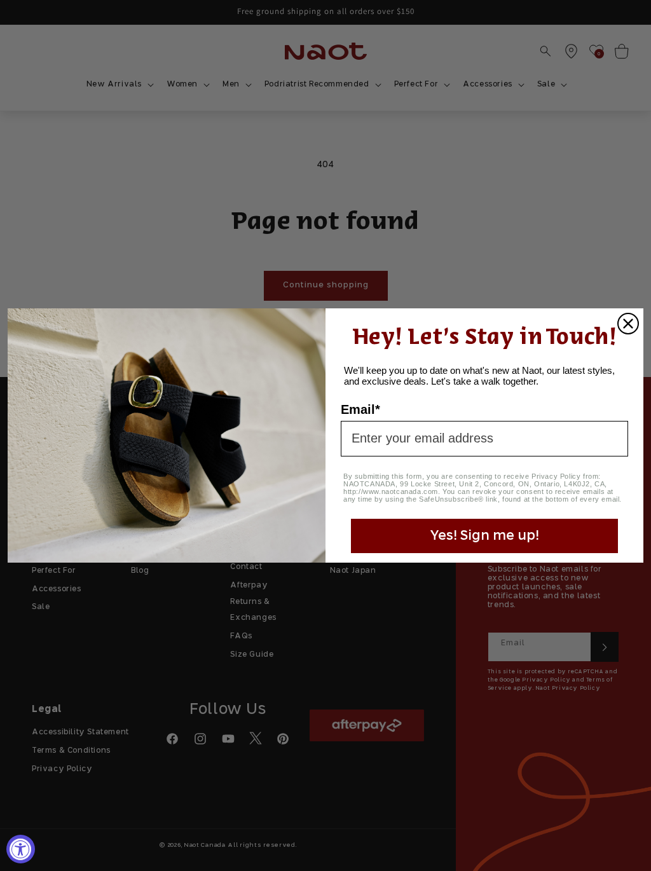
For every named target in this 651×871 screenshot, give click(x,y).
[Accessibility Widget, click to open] (20, 849)
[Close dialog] (628, 323)
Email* (360, 409)
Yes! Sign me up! (484, 536)
